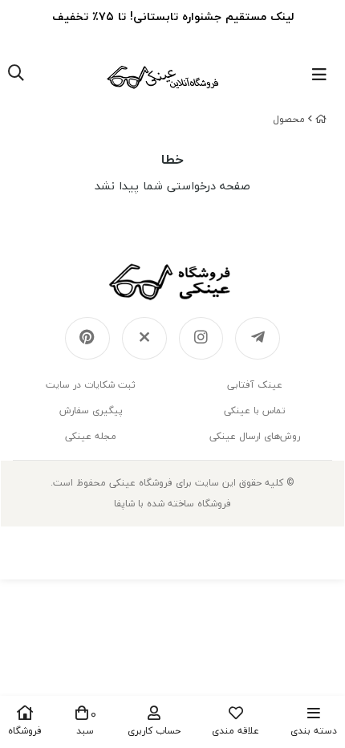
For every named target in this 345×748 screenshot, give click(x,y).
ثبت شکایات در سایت (91, 384)
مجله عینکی (90, 436)
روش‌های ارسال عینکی (254, 436)
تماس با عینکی (255, 410)
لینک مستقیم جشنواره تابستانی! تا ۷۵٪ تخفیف (173, 16)
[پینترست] (87, 339)
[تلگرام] (257, 339)
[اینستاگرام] (201, 339)
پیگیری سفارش (91, 410)
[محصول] (172, 281)
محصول (289, 119)
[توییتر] (144, 339)
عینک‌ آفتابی (254, 384)
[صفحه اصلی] (321, 119)
